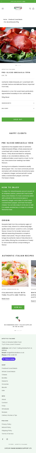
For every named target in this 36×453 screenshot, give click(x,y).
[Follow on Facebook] (2, 439)
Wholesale (5, 409)
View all (18, 307)
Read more (5, 299)
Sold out (18, 119)
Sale (3, 390)
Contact (5, 403)
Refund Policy (6, 427)
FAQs (3, 406)
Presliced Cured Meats (15, 19)
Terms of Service (7, 434)
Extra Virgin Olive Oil (10, 289)
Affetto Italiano (8, 69)
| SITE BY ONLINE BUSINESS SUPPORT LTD (18, 448)
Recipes (4, 412)
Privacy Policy (6, 424)
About (4, 399)
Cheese (4, 375)
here (24, 1)
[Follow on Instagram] (7, 439)
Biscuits (4, 387)
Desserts (5, 381)
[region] (18, 322)
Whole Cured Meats (8, 372)
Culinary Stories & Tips (9, 415)
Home (5, 19)
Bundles (4, 378)
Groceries (5, 384)
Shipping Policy (7, 431)
